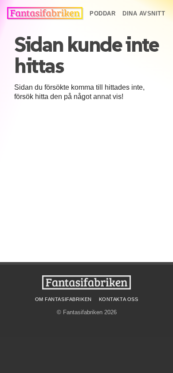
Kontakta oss (118, 299)
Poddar (102, 13)
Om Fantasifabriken (63, 299)
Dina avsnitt (143, 13)
